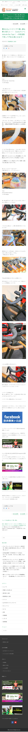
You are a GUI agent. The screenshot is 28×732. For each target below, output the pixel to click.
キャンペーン (6, 605)
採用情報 (5, 621)
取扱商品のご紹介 (12, 41)
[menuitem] (4, 5)
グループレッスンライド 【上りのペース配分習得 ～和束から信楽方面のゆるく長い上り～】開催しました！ (13, 548)
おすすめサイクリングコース (9, 602)
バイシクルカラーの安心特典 (8, 653)
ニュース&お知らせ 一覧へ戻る (9, 520)
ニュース (5, 586)
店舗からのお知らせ (7, 590)
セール (4, 609)
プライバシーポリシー (7, 670)
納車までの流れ (6, 665)
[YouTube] (15, 722)
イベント (5, 599)
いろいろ (5, 618)
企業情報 (4, 662)
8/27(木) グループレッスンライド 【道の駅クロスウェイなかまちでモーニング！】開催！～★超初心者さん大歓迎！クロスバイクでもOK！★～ (14, 561)
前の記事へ (16, 24)
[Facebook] (12, 722)
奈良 (4, 612)
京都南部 (5, 615)
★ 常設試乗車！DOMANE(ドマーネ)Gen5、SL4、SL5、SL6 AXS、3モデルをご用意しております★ (14, 554)
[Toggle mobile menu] (25, 8)
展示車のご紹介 (6, 593)
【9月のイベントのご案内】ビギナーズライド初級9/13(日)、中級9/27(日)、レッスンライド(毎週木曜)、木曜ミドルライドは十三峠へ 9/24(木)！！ (14, 569)
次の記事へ (23, 24)
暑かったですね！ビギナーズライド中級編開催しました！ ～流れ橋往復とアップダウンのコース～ (14, 576)
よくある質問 (5, 668)
